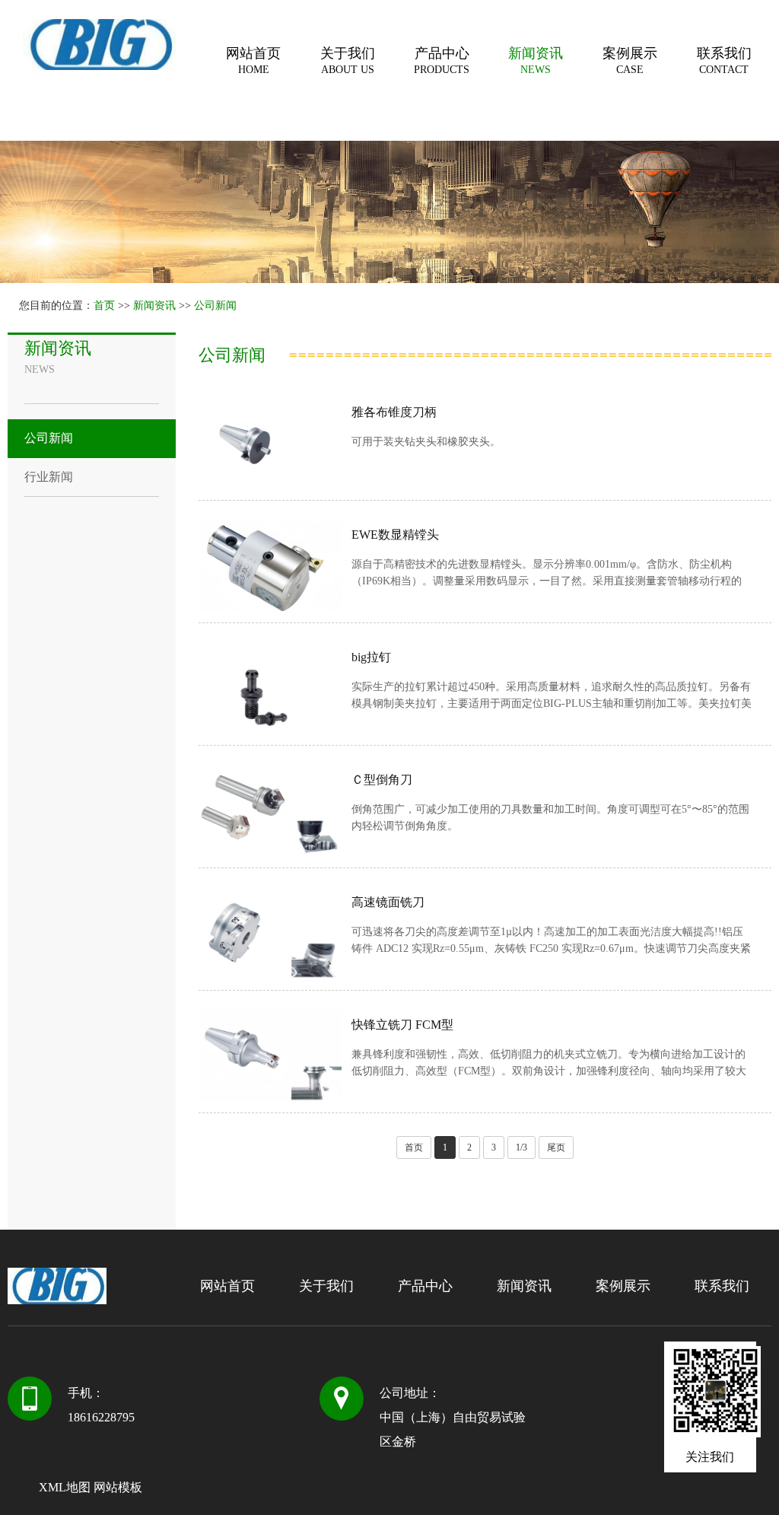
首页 (104, 305)
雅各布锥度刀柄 (394, 412)
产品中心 (441, 60)
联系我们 (724, 60)
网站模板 (118, 1487)
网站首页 (253, 60)
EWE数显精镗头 (395, 534)
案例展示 (630, 60)
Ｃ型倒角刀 (381, 779)
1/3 (521, 1147)
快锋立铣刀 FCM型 (402, 1024)
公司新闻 (215, 305)
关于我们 (347, 60)
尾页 (556, 1147)
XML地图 (65, 1487)
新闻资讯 (535, 60)
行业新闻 (48, 476)
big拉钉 (371, 657)
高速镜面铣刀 (387, 902)
